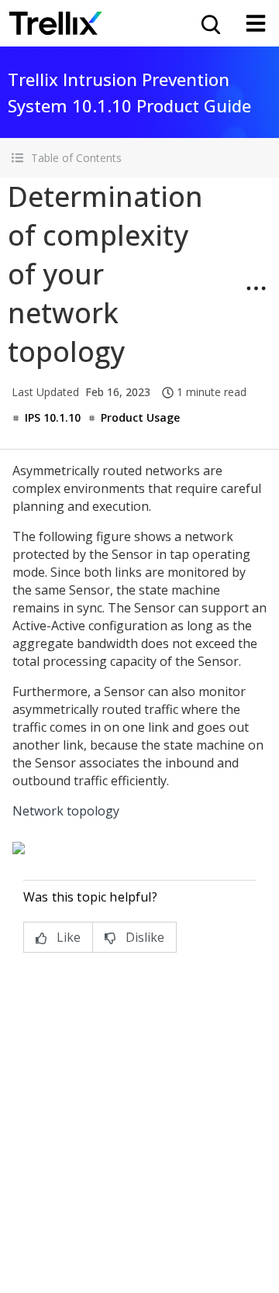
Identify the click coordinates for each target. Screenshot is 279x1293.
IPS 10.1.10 (53, 417)
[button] (139, 158)
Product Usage (140, 417)
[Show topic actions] (255, 288)
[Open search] (209, 23)
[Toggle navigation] (255, 23)
